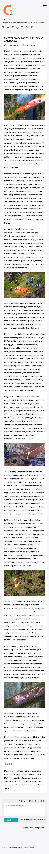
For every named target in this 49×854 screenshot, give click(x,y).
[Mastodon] (17, 28)
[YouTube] (31, 28)
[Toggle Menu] (44, 6)
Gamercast (7, 19)
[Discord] (3, 28)
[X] (27, 28)
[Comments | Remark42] (24, 817)
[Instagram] (12, 28)
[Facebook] (8, 28)
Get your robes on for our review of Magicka (23, 39)
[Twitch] (22, 28)
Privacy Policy (28, 847)
